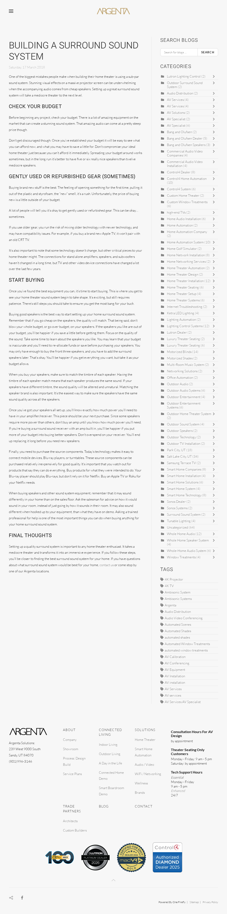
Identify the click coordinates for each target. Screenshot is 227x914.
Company (69, 740)
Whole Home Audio (181, 534)
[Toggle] (214, 76)
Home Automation (180, 225)
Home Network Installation (186, 255)
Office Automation (180, 377)
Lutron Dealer (177, 332)
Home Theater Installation (185, 281)
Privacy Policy (210, 902)
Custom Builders (75, 830)
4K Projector (174, 579)
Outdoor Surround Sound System (185, 85)
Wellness (141, 783)
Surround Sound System (184, 514)
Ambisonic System (177, 592)
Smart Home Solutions (182, 482)
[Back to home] (113, 11)
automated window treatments (186, 650)
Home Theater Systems (183, 300)
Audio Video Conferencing (184, 618)
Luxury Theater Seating (183, 339)
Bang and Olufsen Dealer (184, 138)
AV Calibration (175, 657)
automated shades (177, 637)
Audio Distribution (180, 93)
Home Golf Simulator (182, 249)
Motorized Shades (180, 358)
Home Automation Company (187, 232)
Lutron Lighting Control (184, 76)
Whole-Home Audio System (186, 551)
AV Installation (175, 676)
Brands (140, 792)
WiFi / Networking (148, 774)
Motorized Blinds (179, 352)
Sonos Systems (177, 508)
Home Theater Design (182, 274)
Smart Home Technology (184, 495)
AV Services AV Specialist (183, 702)
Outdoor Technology (181, 437)
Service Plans (72, 774)
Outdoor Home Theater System (189, 414)
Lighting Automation (182, 319)
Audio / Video (144, 764)
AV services (173, 695)
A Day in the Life (110, 763)
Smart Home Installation (184, 476)
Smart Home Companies (184, 469)
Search (207, 52)
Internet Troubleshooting (184, 307)
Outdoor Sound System (183, 424)
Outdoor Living (109, 754)
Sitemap (194, 902)
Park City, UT (176, 450)
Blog (104, 806)
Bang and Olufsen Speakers (186, 145)
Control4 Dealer (178, 172)
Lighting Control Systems (185, 326)
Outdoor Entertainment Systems (183, 405)
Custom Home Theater (183, 195)
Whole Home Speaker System (188, 540)
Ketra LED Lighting (180, 313)
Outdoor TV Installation (184, 443)
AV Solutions (176, 112)
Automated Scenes (178, 624)
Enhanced (178, 791)
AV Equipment (175, 669)
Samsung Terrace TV (181, 463)
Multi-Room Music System (185, 365)
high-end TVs (176, 212)
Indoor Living (108, 744)
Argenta (170, 605)
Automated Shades (178, 631)
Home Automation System (185, 242)
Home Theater (145, 740)
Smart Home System (181, 489)
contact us (107, 565)
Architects (70, 821)
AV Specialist (176, 119)
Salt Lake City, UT (179, 456)
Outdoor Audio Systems (183, 390)
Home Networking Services (186, 261)
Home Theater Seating (183, 287)
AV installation (175, 682)
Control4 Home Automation (187, 178)
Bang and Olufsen (179, 132)
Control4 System (179, 189)
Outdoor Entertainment (183, 397)
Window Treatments (181, 557)
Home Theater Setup (181, 294)
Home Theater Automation (186, 268)
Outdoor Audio (178, 384)
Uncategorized (177, 527)
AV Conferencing (177, 663)
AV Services (175, 100)
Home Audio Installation (184, 219)
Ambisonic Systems (178, 599)
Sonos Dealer (176, 501)
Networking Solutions (182, 371)
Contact (144, 806)
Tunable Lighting (179, 521)
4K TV (169, 586)
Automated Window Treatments (187, 644)
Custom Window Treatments (187, 202)
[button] (11, 11)
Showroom (70, 749)
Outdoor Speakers (180, 431)
